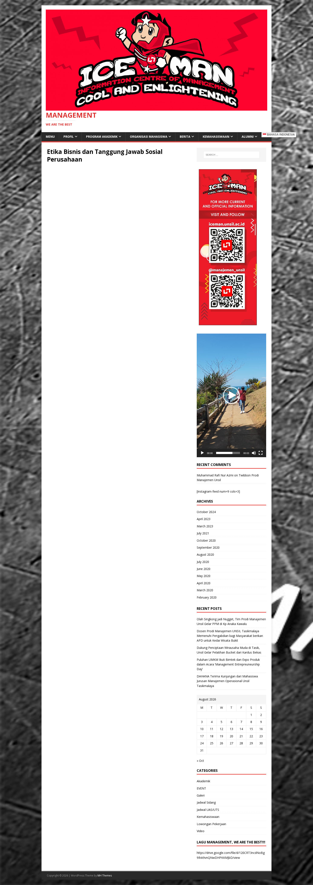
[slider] (228, 453)
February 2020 (207, 597)
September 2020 (208, 547)
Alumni (248, 136)
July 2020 (203, 562)
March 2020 (205, 590)
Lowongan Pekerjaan (211, 824)
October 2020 (206, 540)
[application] (231, 395)
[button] (231, 395)
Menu (50, 136)
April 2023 (203, 519)
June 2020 (203, 569)
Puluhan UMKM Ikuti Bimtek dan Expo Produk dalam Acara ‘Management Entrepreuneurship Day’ (228, 664)
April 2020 (203, 583)
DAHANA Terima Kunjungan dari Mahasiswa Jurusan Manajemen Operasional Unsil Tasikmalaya (227, 681)
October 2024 (206, 512)
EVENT (201, 788)
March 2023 (205, 526)
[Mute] (254, 453)
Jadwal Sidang (206, 802)
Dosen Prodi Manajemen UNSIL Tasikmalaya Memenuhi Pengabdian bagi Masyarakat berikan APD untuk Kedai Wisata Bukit (230, 636)
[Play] (202, 453)
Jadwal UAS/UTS (208, 810)
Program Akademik (102, 136)
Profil (68, 136)
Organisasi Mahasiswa (148, 136)
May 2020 (203, 576)
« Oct (200, 761)
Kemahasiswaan (216, 136)
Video (200, 831)
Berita (185, 136)
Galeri (201, 795)
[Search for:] (231, 154)
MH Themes (105, 875)
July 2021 (203, 533)
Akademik (203, 781)
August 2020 (205, 554)
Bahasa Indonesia (280, 134)
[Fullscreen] (260, 453)
